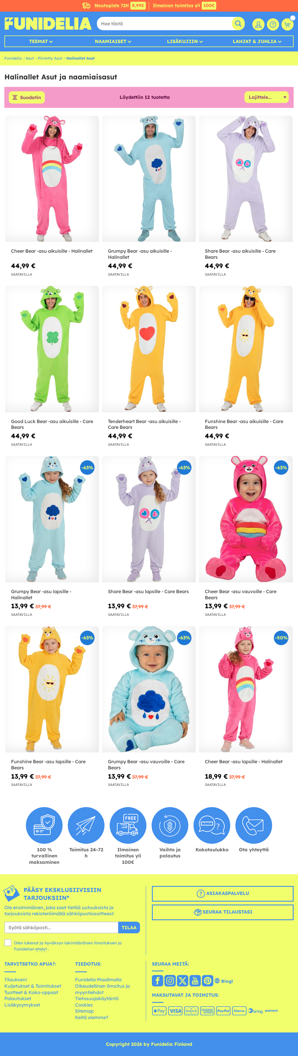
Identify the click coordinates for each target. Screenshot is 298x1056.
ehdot (41, 949)
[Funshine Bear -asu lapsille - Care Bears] (52, 689)
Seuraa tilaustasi (227, 912)
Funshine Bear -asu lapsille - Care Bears (48, 764)
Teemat (38, 41)
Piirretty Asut (50, 58)
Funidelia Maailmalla (98, 979)
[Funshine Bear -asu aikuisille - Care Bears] (246, 349)
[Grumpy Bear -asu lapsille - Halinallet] (52, 519)
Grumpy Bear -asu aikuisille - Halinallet (140, 254)
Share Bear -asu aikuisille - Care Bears (240, 254)
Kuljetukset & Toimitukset (32, 986)
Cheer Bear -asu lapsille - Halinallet (244, 761)
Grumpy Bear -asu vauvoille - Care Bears (146, 764)
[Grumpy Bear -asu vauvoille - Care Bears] (149, 689)
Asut (30, 58)
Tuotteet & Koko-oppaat (31, 992)
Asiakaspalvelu (227, 893)
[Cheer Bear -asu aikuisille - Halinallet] (52, 179)
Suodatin (30, 97)
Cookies (84, 1005)
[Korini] (287, 24)
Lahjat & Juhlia (254, 41)
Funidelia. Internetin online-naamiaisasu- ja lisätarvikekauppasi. (48, 23)
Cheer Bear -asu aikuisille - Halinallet (52, 251)
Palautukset (17, 998)
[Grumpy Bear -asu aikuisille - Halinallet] (149, 179)
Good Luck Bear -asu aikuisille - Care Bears (52, 424)
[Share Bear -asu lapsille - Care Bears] (149, 519)
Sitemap (84, 1011)
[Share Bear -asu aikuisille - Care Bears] (246, 179)
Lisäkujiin (182, 41)
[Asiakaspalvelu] (273, 24)
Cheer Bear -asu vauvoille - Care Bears (240, 594)
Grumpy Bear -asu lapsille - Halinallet (41, 594)
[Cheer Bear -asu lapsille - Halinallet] (246, 689)
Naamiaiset (110, 41)
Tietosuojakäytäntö (97, 998)
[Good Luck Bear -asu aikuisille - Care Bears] (52, 349)
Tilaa (129, 927)
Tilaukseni (15, 979)
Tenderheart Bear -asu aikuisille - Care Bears (144, 424)
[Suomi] (157, 981)
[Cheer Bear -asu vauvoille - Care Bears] (246, 519)
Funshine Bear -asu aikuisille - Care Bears (244, 424)
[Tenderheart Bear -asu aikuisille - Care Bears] (149, 349)
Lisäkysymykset (22, 1005)
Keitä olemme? (91, 1017)
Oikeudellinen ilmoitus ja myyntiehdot (102, 989)
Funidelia (13, 58)
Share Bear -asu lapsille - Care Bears (148, 591)
